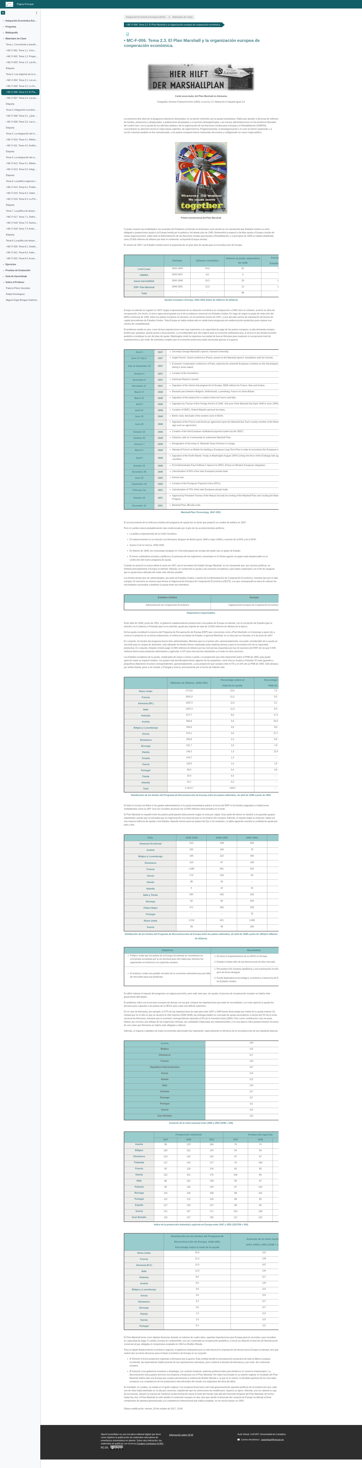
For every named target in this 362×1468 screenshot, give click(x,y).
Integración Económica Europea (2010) (22, 21)
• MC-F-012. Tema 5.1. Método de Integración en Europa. (22, 163)
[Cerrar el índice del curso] (3, 13)
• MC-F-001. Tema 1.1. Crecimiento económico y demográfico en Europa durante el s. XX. (22, 50)
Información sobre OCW (181, 1435)
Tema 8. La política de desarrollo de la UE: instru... (22, 240)
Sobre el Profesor (15, 282)
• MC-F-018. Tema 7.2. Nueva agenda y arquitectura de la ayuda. (22, 223)
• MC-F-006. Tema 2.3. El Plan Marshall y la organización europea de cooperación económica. (22, 92)
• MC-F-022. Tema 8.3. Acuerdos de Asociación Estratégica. (22, 258)
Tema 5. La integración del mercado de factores (22, 157)
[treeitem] (20, 21)
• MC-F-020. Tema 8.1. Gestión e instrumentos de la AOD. (22, 246)
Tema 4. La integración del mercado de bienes (22, 133)
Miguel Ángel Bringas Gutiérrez (21, 300)
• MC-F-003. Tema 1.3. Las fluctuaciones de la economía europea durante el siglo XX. (22, 62)
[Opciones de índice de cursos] (36, 12)
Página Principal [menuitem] (25, 4)
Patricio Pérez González (18, 288)
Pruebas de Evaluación (18, 270)
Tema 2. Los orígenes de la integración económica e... (22, 74)
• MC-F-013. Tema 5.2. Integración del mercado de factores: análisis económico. (22, 169)
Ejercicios (11, 264)
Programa (11, 26)
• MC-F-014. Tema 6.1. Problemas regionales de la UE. (22, 187)
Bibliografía (12, 32)
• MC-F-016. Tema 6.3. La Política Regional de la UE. (22, 199)
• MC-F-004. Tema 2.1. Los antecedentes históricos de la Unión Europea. (22, 80)
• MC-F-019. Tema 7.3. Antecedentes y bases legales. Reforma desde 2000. (22, 229)
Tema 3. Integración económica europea (22, 110)
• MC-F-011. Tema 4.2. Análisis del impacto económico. (22, 145)
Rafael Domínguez (15, 294)
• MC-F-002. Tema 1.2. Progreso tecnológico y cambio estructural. (22, 56)
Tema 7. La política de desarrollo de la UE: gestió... (22, 211)
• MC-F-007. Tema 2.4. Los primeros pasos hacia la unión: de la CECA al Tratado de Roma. (22, 98)
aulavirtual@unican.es (272, 1439)
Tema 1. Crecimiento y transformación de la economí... (22, 44)
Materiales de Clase (16, 38)
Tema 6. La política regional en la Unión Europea (22, 181)
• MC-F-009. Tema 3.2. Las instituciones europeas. (22, 122)
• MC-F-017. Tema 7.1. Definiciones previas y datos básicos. (22, 217)
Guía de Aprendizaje (16, 276)
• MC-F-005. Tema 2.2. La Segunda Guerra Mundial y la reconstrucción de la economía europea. (22, 86)
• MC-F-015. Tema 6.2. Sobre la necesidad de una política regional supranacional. (22, 193)
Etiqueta (10, 68)
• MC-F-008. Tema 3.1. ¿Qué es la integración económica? (22, 116)
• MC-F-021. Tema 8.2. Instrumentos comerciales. (22, 252)
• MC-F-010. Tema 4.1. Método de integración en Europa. (22, 139)
